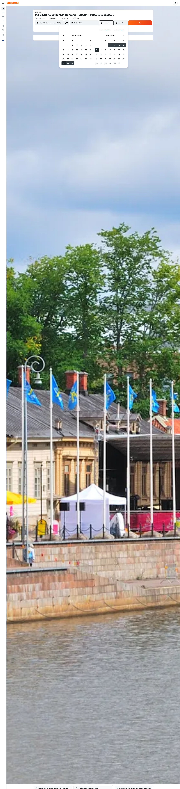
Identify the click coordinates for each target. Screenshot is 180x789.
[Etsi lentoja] (3, 9)
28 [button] (63, 63)
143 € (38, 14)
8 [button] (110, 50)
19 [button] (86, 54)
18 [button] (81, 54)
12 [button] (86, 50)
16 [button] (72, 54)
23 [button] (72, 59)
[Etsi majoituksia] (3, 12)
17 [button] (77, 54)
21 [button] (63, 59)
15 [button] (68, 54)
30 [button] (72, 63)
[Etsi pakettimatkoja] (3, 20)
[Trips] (3, 35)
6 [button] (90, 45)
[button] (3, 3)
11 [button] (81, 50)
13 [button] (90, 50)
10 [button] (77, 50)
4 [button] (81, 45)
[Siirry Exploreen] (3, 26)
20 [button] (90, 54)
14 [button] (63, 54)
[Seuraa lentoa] (3, 30)
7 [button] (63, 50)
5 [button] (96, 50)
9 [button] (72, 50)
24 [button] (77, 59)
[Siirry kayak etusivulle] (12, 3)
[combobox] (40, 18)
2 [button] (72, 45)
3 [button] (119, 45)
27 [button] (90, 59)
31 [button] (119, 63)
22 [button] (68, 59)
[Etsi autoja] (3, 16)
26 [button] (86, 59)
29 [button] (68, 63)
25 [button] (81, 59)
